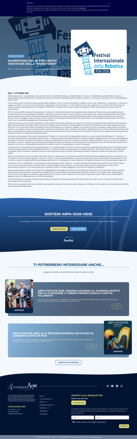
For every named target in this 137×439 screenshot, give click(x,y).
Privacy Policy (75, 437)
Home (42, 396)
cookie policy (82, 8)
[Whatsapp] (121, 386)
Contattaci (43, 414)
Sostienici (43, 408)
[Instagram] (107, 386)
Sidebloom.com (96, 437)
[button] (69, 362)
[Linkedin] (117, 386)
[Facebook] (112, 386)
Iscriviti (124, 426)
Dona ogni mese (78, 402)
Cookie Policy (85, 437)
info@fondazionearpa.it (15, 414)
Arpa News (44, 411)
